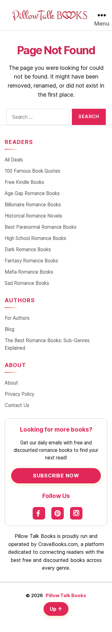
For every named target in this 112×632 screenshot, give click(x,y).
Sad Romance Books (27, 283)
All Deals (14, 160)
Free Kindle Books (24, 182)
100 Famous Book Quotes (32, 171)
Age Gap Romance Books (32, 193)
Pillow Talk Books (66, 595)
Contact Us (17, 405)
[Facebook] (39, 513)
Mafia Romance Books (29, 272)
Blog (9, 329)
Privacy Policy (19, 394)
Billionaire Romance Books (33, 205)
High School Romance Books (35, 238)
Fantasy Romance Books (31, 261)
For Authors (17, 318)
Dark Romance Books (28, 249)
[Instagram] (76, 513)
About (11, 383)
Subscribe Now (56, 475)
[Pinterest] (57, 513)
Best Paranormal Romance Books (41, 227)
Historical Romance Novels (33, 216)
